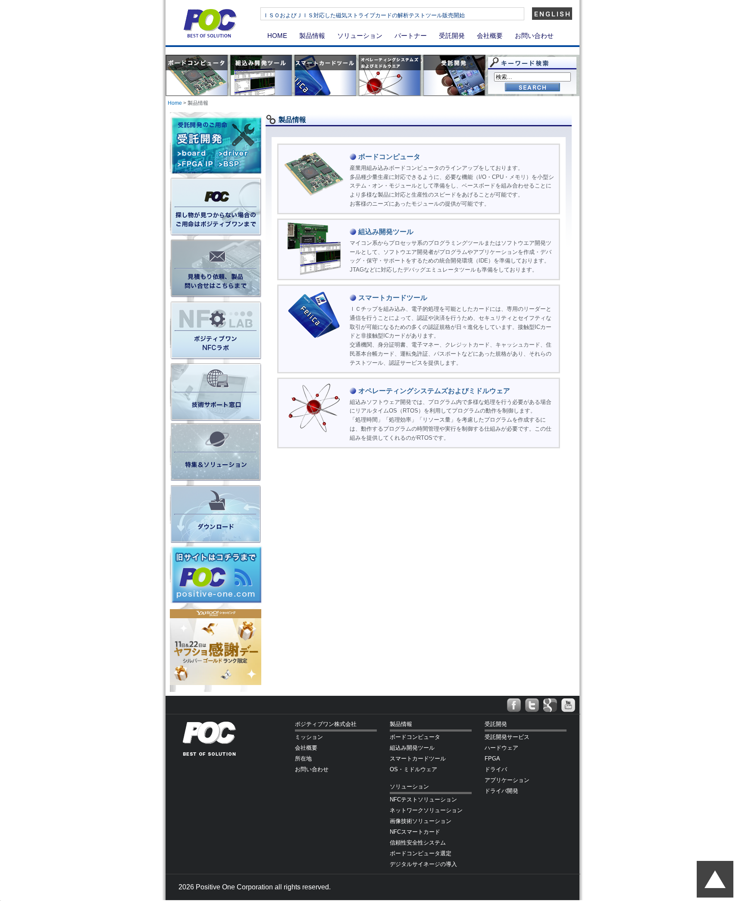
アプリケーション (507, 780)
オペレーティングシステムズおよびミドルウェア (434, 390)
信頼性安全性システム (418, 842)
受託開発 (452, 35)
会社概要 (490, 35)
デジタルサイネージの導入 (423, 864)
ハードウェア (501, 748)
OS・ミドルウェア (413, 769)
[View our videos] (568, 705)
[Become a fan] (514, 705)
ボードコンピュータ (389, 156)
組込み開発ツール (385, 231)
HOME (277, 35)
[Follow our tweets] (532, 705)
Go (532, 88)
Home (175, 103)
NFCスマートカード (415, 832)
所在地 (303, 758)
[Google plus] (550, 705)
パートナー (410, 35)
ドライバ (496, 769)
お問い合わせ (534, 35)
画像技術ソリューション (420, 821)
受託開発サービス (507, 737)
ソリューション (359, 35)
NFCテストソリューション (423, 799)
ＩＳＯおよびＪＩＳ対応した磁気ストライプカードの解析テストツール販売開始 (364, 15)
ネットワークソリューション (426, 810)
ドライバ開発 (501, 791)
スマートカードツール (392, 297)
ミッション (309, 737)
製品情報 (312, 35)
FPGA (492, 758)
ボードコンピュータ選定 (420, 853)
